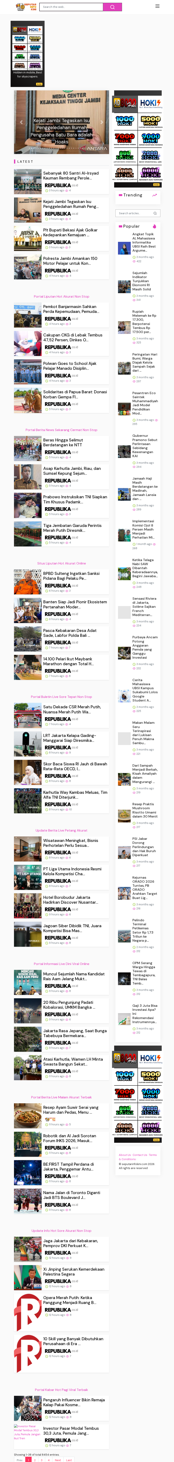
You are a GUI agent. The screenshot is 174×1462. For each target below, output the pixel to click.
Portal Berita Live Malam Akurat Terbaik (61, 1097)
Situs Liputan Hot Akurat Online (61, 563)
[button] (21, 122)
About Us (125, 1155)
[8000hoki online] (19, 30)
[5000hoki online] (35, 39)
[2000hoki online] (35, 57)
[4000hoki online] (19, 65)
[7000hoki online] (19, 48)
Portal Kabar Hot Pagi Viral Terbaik (61, 1390)
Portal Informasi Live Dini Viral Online (61, 964)
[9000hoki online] (35, 48)
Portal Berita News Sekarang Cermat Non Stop (61, 430)
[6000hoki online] (35, 65)
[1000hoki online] (19, 39)
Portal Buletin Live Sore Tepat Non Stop (61, 697)
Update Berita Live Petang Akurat (61, 830)
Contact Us (140, 1155)
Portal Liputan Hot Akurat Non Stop (61, 296)
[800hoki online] (19, 57)
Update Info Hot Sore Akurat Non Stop (61, 1230)
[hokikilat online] (35, 30)
